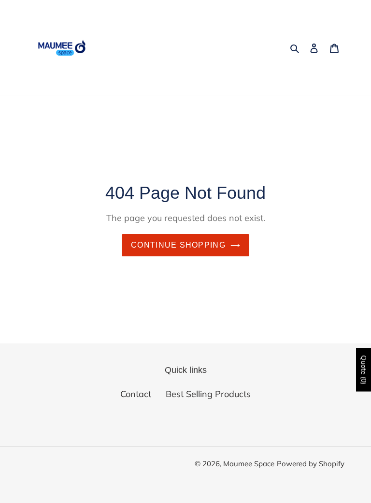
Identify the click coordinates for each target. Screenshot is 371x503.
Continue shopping (178, 245)
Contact (135, 393)
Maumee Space (248, 463)
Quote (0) (363, 370)
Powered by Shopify (310, 463)
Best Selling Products (208, 393)
